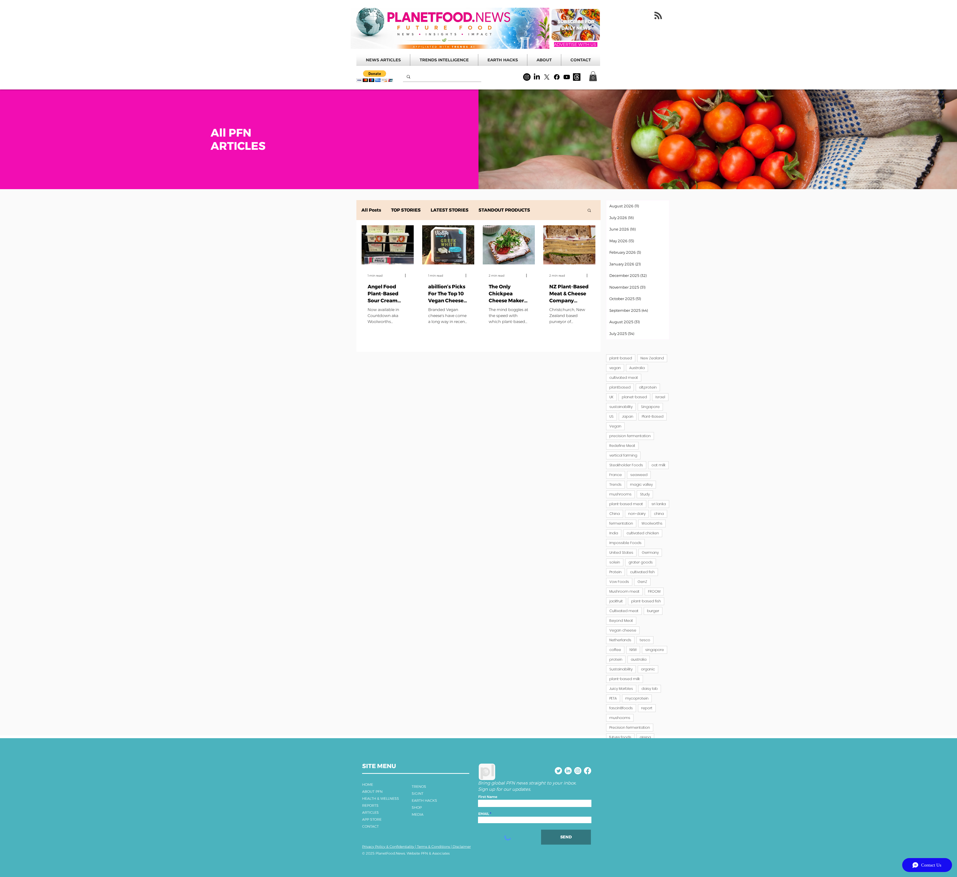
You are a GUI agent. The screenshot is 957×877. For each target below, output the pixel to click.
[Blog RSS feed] (658, 16)
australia (638, 659)
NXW (633, 649)
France (615, 474)
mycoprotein (636, 698)
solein (614, 562)
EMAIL (483, 813)
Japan (627, 416)
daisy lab (649, 688)
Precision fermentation (629, 727)
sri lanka (658, 503)
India (613, 533)
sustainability (621, 406)
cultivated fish (642, 571)
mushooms (619, 717)
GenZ (642, 581)
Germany (650, 552)
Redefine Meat (622, 445)
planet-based (634, 397)
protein (615, 659)
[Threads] (576, 77)
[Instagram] (527, 77)
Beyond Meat (621, 620)
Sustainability (621, 669)
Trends (615, 484)
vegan (615, 367)
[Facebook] (556, 77)
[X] (547, 77)
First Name (487, 796)
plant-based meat (626, 503)
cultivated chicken (643, 533)
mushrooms (620, 494)
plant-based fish (646, 601)
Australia (637, 367)
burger (653, 610)
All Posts (371, 210)
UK (611, 397)
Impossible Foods (625, 542)
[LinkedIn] (537, 77)
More (546, 210)
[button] (374, 76)
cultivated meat (623, 377)
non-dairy (636, 513)
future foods (620, 737)
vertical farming (623, 455)
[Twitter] (558, 770)
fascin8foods (621, 708)
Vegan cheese (622, 630)
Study (645, 494)
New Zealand (652, 358)
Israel (660, 397)
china (659, 513)
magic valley (641, 484)
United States (621, 552)
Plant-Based (652, 416)
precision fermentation (630, 435)
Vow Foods (619, 581)
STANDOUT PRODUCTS (504, 210)
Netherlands (620, 640)
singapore (654, 649)
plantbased (620, 387)
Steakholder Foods (626, 465)
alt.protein (648, 387)
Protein (615, 571)
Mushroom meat (624, 591)
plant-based (620, 358)
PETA (613, 698)
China (614, 513)
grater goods (641, 562)
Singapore (650, 406)
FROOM (654, 591)
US (611, 416)
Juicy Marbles (621, 688)
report (646, 708)
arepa (645, 737)
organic (648, 669)
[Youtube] (566, 77)
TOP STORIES (406, 210)
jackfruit (616, 601)
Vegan (615, 426)
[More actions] (407, 276)
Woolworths (651, 523)
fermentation (621, 523)
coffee (615, 649)
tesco (645, 640)
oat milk (658, 465)
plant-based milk (624, 678)
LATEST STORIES (450, 210)
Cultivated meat (623, 610)
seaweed (638, 474)
